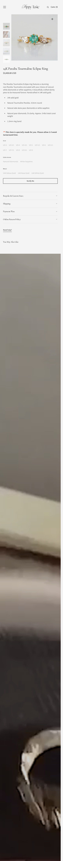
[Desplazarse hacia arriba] (56, 856)
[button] (4, 7)
